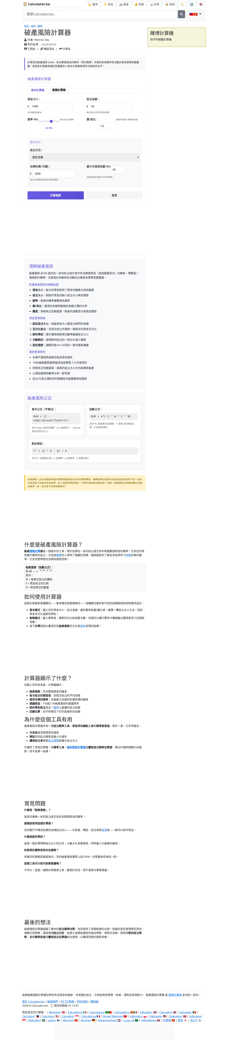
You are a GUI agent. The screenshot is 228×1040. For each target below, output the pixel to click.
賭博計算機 (175, 995)
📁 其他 (108, 4)
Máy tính (68, 1020)
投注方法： (36, 150)
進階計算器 (59, 90)
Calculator (146, 1012)
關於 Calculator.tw (33, 1001)
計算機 (167, 1020)
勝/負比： (92, 119)
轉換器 (94, 1001)
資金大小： (34, 99)
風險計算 (35, 551)
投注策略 (53, 740)
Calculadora (96, 1012)
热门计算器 (67, 1001)
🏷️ (182, 4)
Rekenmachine (107, 1020)
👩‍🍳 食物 (170, 4)
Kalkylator (34, 1020)
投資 (104, 830)
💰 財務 (139, 4)
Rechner (86, 1020)
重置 (114, 195)
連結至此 (48, 49)
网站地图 (82, 1001)
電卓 (180, 1020)
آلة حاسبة (129, 1020)
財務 (128, 555)
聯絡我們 (52, 1001)
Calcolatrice (75, 1012)
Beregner (55, 1012)
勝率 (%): (33, 119)
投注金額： (93, 99)
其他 (33, 26)
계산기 (193, 1020)
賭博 (40, 26)
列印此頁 (32, 44)
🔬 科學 (154, 4)
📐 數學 (93, 4)
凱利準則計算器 (76, 747)
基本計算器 (37, 90)
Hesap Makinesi (113, 1016)
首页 (26, 26)
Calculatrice (88, 1016)
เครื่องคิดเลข (148, 1020)
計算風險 (55, 195)
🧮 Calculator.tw (36, 4)
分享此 (66, 49)
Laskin (52, 1020)
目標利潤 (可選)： (40, 166)
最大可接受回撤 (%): (99, 166)
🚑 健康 (124, 4)
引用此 (31, 49)
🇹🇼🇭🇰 (193, 14)
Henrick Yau (41, 40)
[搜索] (181, 14)
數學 (56, 707)
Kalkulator (136, 1016)
